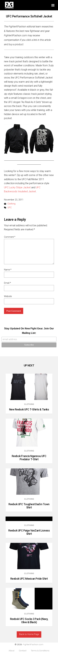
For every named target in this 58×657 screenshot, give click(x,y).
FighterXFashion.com (33, 644)
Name (7, 269)
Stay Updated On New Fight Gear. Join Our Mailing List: (29, 330)
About (11, 650)
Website (8, 296)
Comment (9, 237)
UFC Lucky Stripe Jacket (17, 187)
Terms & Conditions (40, 650)
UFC (10, 207)
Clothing (11, 203)
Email (7, 283)
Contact (22, 650)
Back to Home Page (29, 634)
